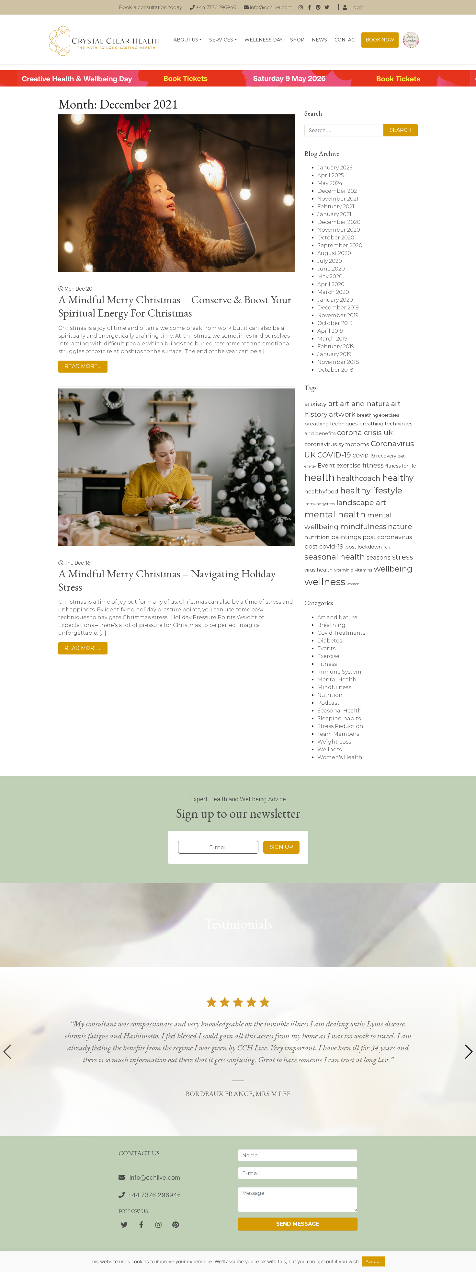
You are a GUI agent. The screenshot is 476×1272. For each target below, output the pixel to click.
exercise (348, 465)
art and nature (365, 403)
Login (356, 7)
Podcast (328, 703)
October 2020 (335, 238)
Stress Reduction (340, 726)
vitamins (363, 569)
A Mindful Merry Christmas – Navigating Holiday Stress (167, 580)
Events (326, 648)
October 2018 (335, 370)
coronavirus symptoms (336, 444)
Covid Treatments (341, 633)
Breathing (331, 625)
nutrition (317, 537)
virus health (318, 570)
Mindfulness (334, 687)
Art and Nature (337, 617)
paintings (346, 537)
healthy (398, 478)
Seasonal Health (339, 711)
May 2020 (330, 276)
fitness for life (400, 466)
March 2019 (332, 339)
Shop (297, 40)
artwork (342, 414)
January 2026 (334, 168)
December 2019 (338, 308)
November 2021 (337, 199)
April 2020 (331, 284)
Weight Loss (334, 742)
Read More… (82, 366)
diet (401, 456)
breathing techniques (330, 424)
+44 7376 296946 (215, 7)
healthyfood (321, 491)
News (319, 40)
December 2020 (338, 222)
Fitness (327, 664)
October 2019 (335, 323)
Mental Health (337, 679)
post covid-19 (324, 546)
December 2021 (338, 191)
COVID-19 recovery (374, 456)
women (353, 584)
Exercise (328, 656)
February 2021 (335, 206)
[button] (468, 1052)
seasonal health (334, 556)
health (319, 477)
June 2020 (331, 269)
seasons (379, 557)
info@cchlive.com (270, 7)
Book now (380, 40)
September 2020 (339, 245)
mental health (335, 514)
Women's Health (339, 757)
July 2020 (329, 261)
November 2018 (338, 362)
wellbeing (393, 568)
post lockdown (363, 547)
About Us (186, 40)
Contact (345, 40)
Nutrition (330, 695)
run (386, 547)
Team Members (338, 734)
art (333, 403)
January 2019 (334, 354)
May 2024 (330, 183)
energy (310, 466)
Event (326, 465)
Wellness (329, 749)
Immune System (339, 672)
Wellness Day (263, 40)
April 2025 (330, 175)
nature (400, 526)
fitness (373, 465)
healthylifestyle (371, 490)
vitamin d (343, 569)
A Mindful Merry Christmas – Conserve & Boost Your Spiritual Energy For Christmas (174, 306)
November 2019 (337, 315)
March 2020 (333, 292)
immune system (319, 504)
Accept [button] (373, 1261)
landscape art (361, 502)
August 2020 (334, 253)
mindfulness (363, 526)
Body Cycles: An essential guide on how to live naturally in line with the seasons (411, 40)
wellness (324, 581)
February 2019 (335, 346)
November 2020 (338, 230)
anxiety (315, 404)
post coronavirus (387, 537)
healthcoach (358, 478)
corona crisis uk (365, 432)
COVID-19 (334, 455)
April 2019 (330, 331)
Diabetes (329, 641)
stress (402, 557)
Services (221, 40)
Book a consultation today (150, 7)
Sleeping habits (339, 718)
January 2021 (334, 214)
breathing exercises (378, 415)
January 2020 (335, 300)
